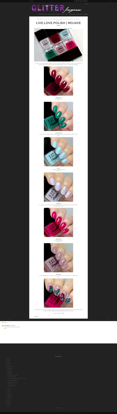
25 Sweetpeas (6, 325)
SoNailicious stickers (11, 383)
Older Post (108, 319)
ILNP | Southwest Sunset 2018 (13, 375)
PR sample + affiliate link (68, 28)
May (8, 391)
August (9, 373)
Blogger (60, 407)
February (9, 396)
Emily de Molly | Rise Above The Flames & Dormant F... (17, 378)
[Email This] (34, 316)
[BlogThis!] (35, 316)
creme (66, 19)
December (10, 366)
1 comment (61, 19)
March (9, 394)
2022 (8, 358)
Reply (5, 328)
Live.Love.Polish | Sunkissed (12, 380)
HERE (63, 313)
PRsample (78, 19)
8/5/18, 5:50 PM (12, 325)
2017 (8, 400)
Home (59, 319)
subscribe (86, 14)
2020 (8, 361)
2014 (8, 405)
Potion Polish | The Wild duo (12, 382)
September (10, 371)
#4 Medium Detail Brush (61, 310)
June (9, 389)
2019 (8, 363)
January (9, 398)
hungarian (31, 1)
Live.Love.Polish (45, 63)
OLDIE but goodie (72, 14)
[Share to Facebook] (37, 316)
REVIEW (66, 14)
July (8, 387)
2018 (8, 365)
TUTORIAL (62, 14)
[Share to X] (36, 316)
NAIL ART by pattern (51, 14)
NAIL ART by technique (42, 14)
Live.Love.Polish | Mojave (58, 23)
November (10, 368)
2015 (8, 403)
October (9, 370)
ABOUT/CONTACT (80, 14)
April (9, 392)
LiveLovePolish (71, 19)
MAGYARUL (39, 28)
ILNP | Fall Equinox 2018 (12, 376)
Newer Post (9, 319)
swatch (57, 14)
